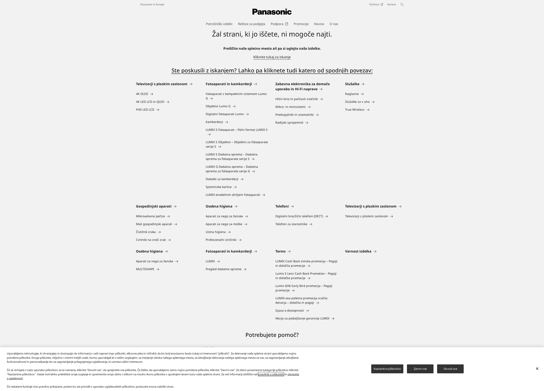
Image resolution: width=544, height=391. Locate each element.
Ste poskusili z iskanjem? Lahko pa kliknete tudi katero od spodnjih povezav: (272, 70)
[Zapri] (537, 368)
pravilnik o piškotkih (271, 374)
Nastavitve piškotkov (387, 369)
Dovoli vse (450, 369)
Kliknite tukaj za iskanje (272, 57)
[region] (272, 369)
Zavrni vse (420, 369)
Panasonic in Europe (152, 4)
